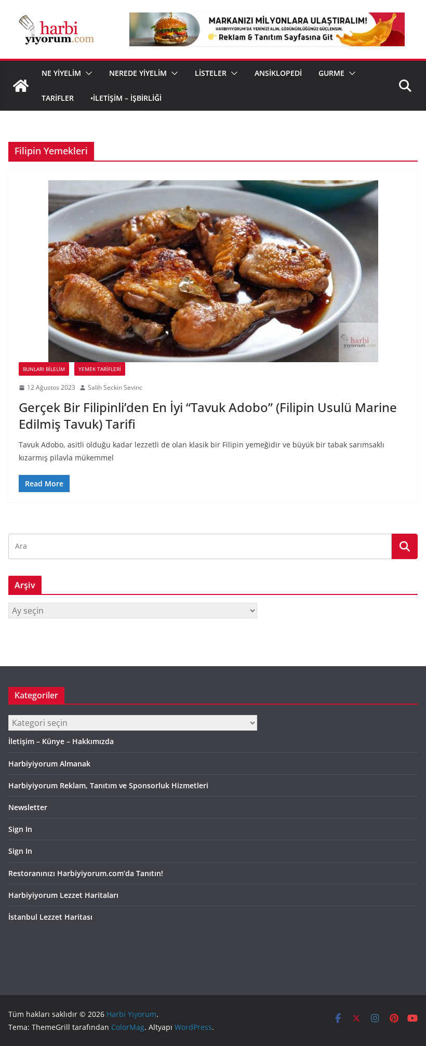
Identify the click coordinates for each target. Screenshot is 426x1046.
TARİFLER (58, 98)
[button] (86, 73)
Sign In (20, 829)
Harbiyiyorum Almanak (49, 764)
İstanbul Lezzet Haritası (50, 917)
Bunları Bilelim (44, 369)
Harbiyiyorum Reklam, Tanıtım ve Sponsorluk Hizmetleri (108, 785)
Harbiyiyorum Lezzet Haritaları (63, 895)
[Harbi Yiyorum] (20, 85)
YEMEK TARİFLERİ (99, 369)
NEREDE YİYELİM (138, 73)
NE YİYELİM (61, 73)
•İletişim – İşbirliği (126, 98)
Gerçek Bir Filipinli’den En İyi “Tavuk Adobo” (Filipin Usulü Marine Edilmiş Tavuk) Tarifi (208, 415)
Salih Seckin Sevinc (115, 387)
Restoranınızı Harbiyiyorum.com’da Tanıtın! (85, 873)
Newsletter (27, 807)
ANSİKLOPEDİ (278, 73)
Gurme (331, 73)
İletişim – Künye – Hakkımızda (61, 741)
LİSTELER (211, 73)
